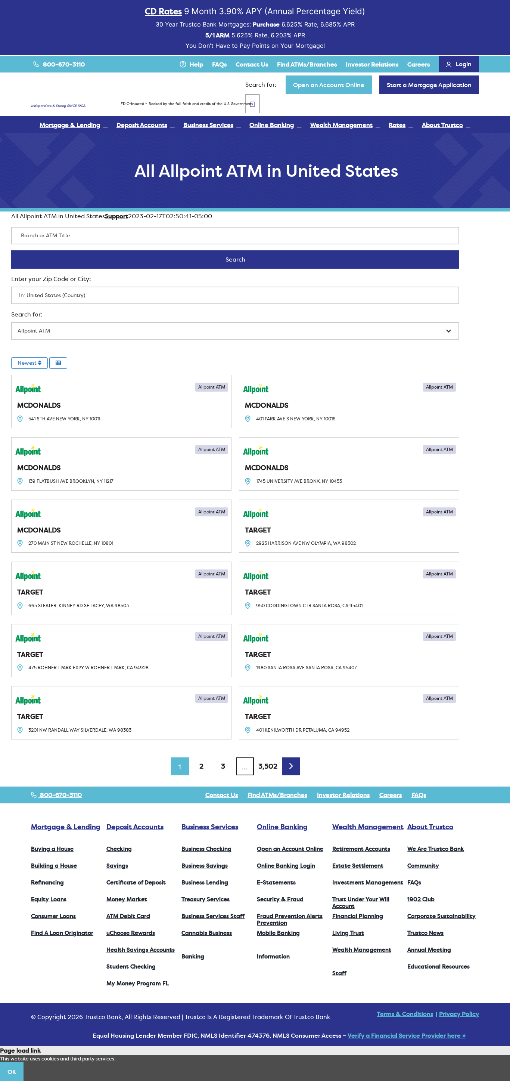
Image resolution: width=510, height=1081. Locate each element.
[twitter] (453, 795)
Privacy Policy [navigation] (459, 1014)
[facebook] (441, 795)
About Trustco (430, 826)
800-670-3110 (64, 64)
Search (245, 259)
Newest (28, 362)
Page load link (20, 1050)
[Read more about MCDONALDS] (121, 401)
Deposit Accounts (135, 826)
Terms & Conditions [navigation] (405, 1014)
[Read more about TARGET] (349, 526)
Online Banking (282, 826)
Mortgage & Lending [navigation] (65, 826)
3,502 (267, 766)
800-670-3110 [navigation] (60, 795)
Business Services (209, 826)
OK (11, 1072)
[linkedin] (477, 795)
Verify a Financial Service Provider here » (407, 1035)
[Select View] (58, 363)
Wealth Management (368, 826)
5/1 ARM (217, 35)
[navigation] (329, 84)
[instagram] (465, 795)
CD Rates (163, 11)
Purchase (266, 24)
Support (116, 216)
